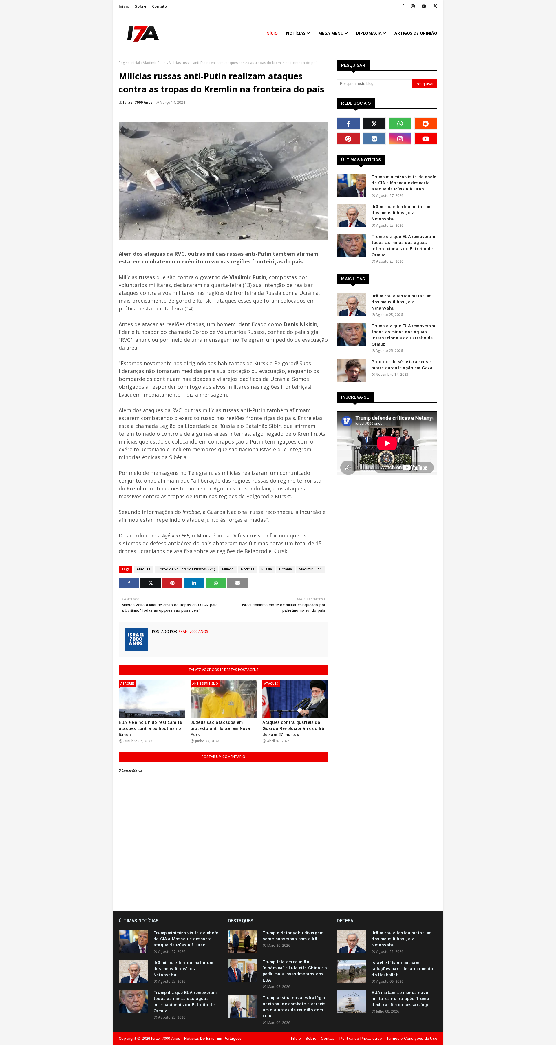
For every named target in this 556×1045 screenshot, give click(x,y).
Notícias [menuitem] (296, 33)
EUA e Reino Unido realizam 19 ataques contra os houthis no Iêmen (150, 728)
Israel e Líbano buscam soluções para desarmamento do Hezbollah (402, 968)
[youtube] (424, 6)
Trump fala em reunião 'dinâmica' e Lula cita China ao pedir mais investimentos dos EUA (295, 970)
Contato (159, 6)
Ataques (143, 569)
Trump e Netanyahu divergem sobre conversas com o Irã (293, 935)
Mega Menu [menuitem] (330, 33)
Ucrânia (285, 569)
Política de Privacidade (360, 1038)
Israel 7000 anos (138, 102)
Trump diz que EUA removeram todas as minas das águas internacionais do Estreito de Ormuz (403, 245)
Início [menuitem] (271, 33)
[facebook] (403, 6)
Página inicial (129, 62)
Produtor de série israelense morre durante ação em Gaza (402, 364)
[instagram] (413, 6)
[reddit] (425, 123)
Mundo (228, 569)
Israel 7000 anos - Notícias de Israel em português (196, 1038)
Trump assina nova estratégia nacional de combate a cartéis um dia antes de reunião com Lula (294, 1006)
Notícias (247, 569)
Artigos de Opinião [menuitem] (415, 33)
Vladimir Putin (154, 62)
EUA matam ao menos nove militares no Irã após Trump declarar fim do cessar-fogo (400, 998)
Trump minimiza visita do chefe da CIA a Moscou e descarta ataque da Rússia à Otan (404, 183)
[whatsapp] (400, 123)
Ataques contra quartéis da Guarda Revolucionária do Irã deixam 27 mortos (293, 728)
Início (124, 6)
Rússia (266, 569)
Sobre (140, 6)
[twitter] (434, 6)
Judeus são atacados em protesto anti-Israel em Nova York (220, 728)
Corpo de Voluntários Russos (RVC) (186, 569)
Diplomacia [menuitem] (369, 33)
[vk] (374, 138)
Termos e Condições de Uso (411, 1038)
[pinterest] (348, 138)
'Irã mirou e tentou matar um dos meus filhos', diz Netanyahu (401, 212)
